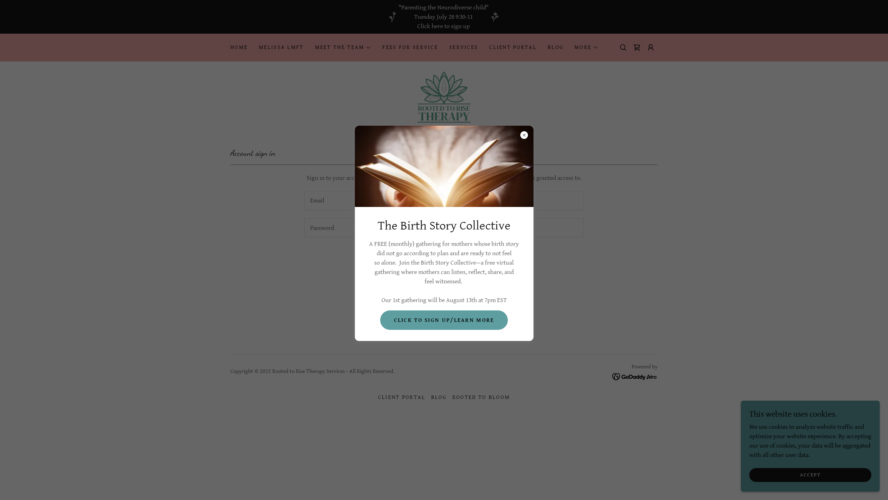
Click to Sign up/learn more (444, 320)
